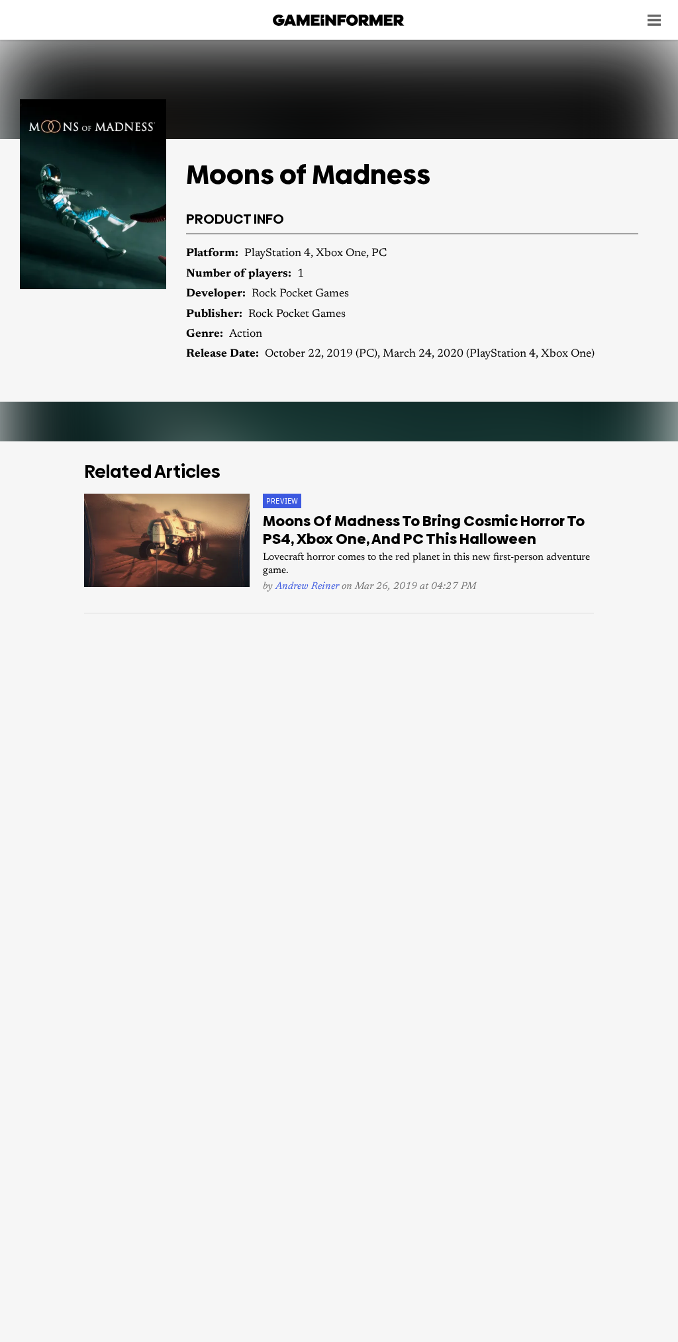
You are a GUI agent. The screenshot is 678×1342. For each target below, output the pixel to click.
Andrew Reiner (307, 587)
